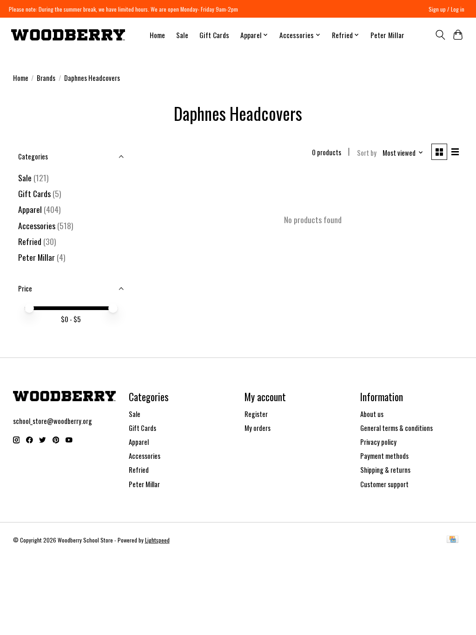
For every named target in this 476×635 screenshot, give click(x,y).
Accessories (36, 225)
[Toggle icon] (440, 34)
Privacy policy (378, 442)
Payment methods (384, 456)
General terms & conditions (396, 428)
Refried (30, 241)
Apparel (30, 209)
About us (371, 414)
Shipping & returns (385, 470)
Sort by (367, 153)
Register (256, 414)
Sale (182, 35)
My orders (258, 428)
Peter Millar (387, 35)
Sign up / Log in (446, 9)
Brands (46, 78)
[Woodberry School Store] (68, 35)
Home (157, 35)
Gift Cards (214, 35)
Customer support (384, 484)
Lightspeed (157, 540)
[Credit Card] (452, 540)
